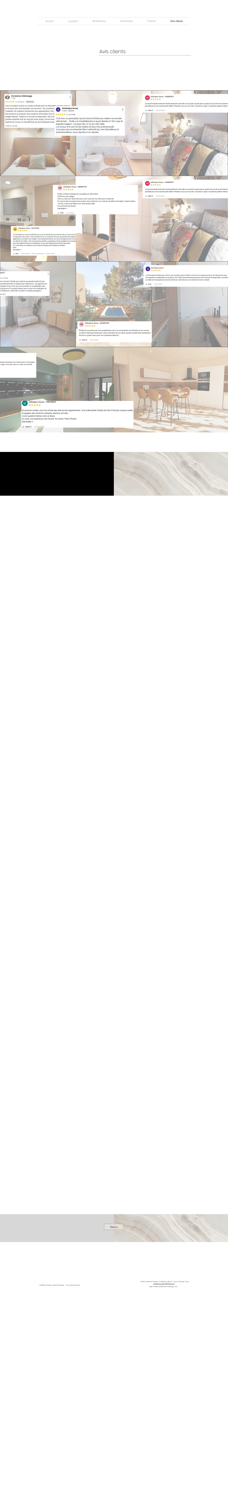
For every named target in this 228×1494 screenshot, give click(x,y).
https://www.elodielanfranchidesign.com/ (163, 1286)
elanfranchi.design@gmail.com (164, 1284)
